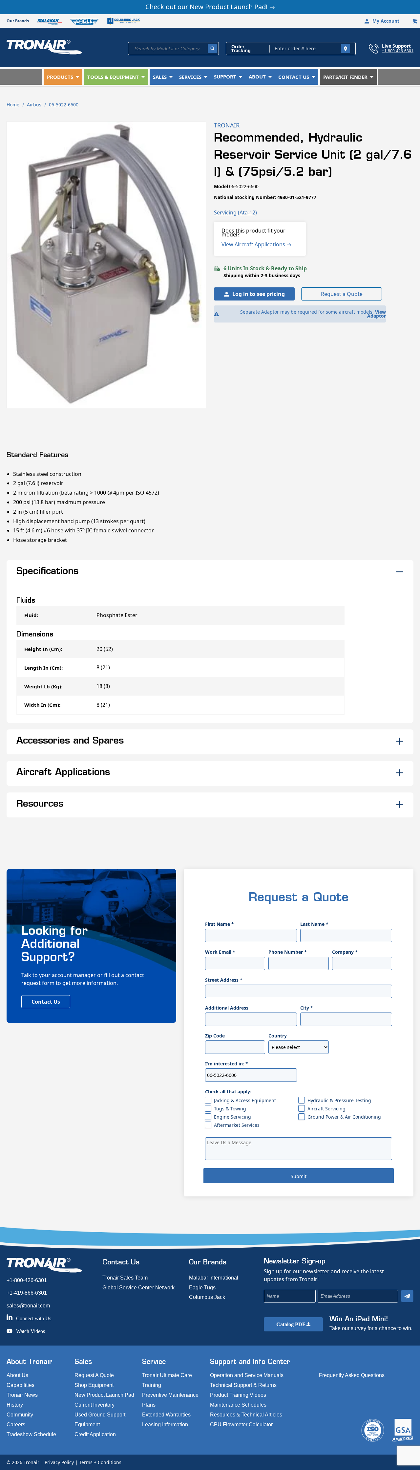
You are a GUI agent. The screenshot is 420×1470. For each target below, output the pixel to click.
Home (13, 104)
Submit (298, 1176)
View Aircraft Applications (253, 244)
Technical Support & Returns (243, 1385)
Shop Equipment (94, 1385)
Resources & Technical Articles (246, 1414)
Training (151, 1385)
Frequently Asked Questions (352, 1375)
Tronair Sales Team (125, 1278)
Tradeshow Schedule (31, 1434)
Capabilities (20, 1385)
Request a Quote (342, 294)
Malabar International (213, 1278)
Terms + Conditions (100, 1462)
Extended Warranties (166, 1414)
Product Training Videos (238, 1395)
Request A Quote (94, 1375)
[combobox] (173, 48)
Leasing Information (165, 1424)
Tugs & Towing (230, 1108)
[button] (63, 77)
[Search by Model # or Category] (212, 48)
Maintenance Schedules (238, 1405)
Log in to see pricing (258, 294)
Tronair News (22, 1395)
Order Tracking (241, 49)
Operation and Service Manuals (247, 1375)
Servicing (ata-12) (235, 212)
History (15, 1405)
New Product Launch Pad (104, 1395)
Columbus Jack (207, 1297)
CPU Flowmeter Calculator (241, 1424)
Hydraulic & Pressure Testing (339, 1100)
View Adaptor (376, 314)
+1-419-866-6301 (27, 1293)
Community (20, 1414)
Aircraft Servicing (326, 1108)
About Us (17, 1375)
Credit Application (95, 1434)
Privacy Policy (59, 1462)
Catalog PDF (291, 1324)
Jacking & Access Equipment (245, 1100)
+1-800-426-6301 (397, 50)
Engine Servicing (232, 1117)
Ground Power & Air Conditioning (344, 1117)
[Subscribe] (407, 1296)
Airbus (34, 104)
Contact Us (46, 1001)
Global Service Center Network (138, 1287)
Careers (16, 1424)
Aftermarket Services (237, 1125)
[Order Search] (345, 48)
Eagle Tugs (202, 1287)
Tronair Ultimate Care (167, 1375)
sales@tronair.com (28, 1305)
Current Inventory (94, 1405)
